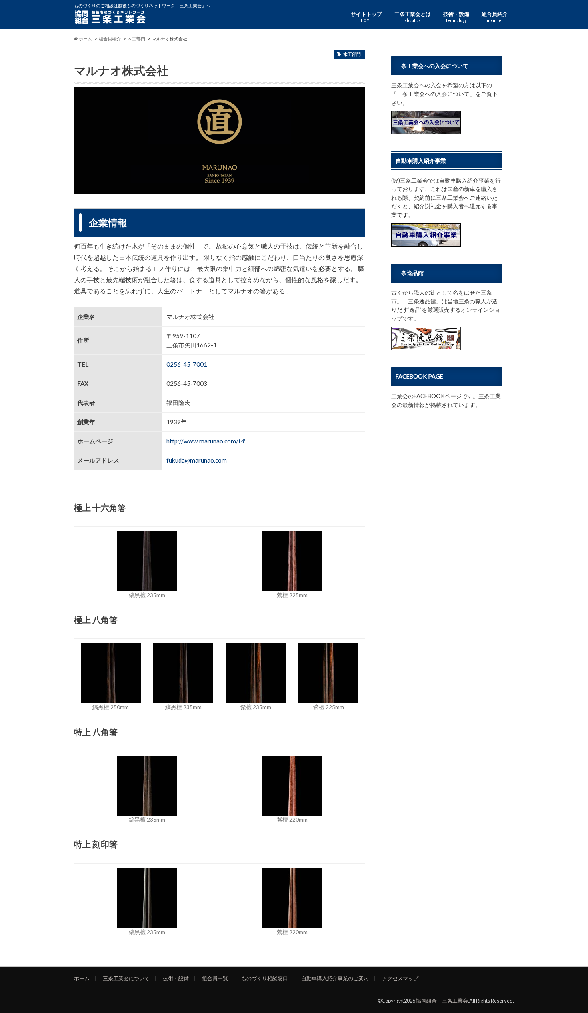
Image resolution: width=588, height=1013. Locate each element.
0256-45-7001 (186, 364)
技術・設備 (456, 17)
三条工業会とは (412, 17)
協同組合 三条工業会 (442, 1000)
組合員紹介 (495, 17)
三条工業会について (126, 978)
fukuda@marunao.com (196, 460)
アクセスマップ (400, 978)
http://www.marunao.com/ (202, 441)
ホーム (82, 978)
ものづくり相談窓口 (264, 978)
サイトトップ (366, 17)
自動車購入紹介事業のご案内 (335, 978)
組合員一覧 (215, 978)
